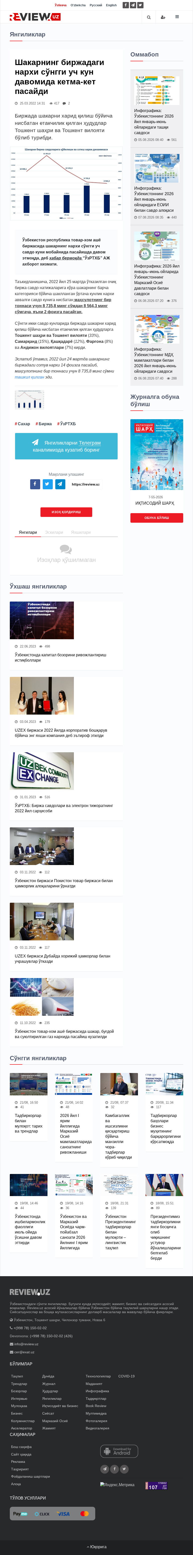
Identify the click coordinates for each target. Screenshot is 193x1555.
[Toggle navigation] (177, 16)
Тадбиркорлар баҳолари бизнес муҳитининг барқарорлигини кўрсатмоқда (164, 1128)
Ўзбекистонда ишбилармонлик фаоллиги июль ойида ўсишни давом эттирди (28, 1229)
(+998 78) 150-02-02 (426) (51, 1336)
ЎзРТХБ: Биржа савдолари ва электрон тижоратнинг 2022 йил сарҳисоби (64, 808)
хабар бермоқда (66, 258)
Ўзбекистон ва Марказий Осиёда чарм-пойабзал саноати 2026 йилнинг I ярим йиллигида (74, 1232)
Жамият (49, 1428)
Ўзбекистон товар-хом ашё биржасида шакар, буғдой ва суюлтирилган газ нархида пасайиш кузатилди (64, 1034)
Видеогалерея (97, 1428)
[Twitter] (140, 5)
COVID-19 (126, 1376)
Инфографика (97, 1391)
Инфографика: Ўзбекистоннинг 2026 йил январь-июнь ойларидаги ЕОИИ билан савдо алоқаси (154, 199)
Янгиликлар (52, 1399)
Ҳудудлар (50, 1391)
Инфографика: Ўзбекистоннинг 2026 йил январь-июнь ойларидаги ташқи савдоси (154, 122)
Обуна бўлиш (156, 518)
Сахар (24, 424)
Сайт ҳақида (21, 1454)
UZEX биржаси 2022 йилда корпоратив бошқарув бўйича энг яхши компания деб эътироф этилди (61, 733)
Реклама (18, 1462)
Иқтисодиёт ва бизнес (60, 1406)
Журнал (48, 1384)
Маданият (94, 1384)
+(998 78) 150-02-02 (30, 1328)
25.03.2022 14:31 (32, 103)
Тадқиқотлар (96, 1399)
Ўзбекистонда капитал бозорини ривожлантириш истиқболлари (60, 657)
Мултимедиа (96, 1413)
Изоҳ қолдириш (66, 512)
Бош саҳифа (21, 1447)
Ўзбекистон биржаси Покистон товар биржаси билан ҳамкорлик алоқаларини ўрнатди (64, 883)
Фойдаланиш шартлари (30, 1476)
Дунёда (48, 1376)
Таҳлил (17, 1376)
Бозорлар (19, 1391)
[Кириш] (163, 17)
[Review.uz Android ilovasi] (119, 1452)
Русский (96, 5)
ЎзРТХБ (68, 424)
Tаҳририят (20, 1469)
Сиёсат (48, 1413)
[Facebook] (126, 5)
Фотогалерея (96, 1421)
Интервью (19, 1399)
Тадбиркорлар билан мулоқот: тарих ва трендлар (28, 1123)
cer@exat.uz (24, 1352)
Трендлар (19, 1384)
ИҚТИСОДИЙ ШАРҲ (154, 503)
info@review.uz (26, 1344)
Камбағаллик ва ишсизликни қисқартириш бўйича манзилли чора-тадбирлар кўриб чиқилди (118, 1136)
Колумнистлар (23, 1421)
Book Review (96, 1406)
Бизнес (17, 1413)
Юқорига (98, 1547)
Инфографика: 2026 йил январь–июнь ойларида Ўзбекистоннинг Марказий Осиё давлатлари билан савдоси (156, 280)
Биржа (45, 424)
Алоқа (16, 1484)
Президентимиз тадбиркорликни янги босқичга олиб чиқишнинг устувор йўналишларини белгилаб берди (164, 1237)
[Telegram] (133, 5)
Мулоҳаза (19, 1406)
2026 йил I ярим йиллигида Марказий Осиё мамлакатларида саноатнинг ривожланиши (74, 1133)
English (111, 5)
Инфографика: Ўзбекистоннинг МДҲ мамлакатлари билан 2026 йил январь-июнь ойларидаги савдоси (155, 360)
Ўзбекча (61, 5)
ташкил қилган (29, 377)
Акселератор (21, 1428)
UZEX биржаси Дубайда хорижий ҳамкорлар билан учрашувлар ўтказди (62, 958)
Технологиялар (98, 1376)
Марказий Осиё (55, 1421)
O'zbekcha (78, 5)
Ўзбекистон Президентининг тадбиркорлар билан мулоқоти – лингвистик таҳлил (119, 1232)
